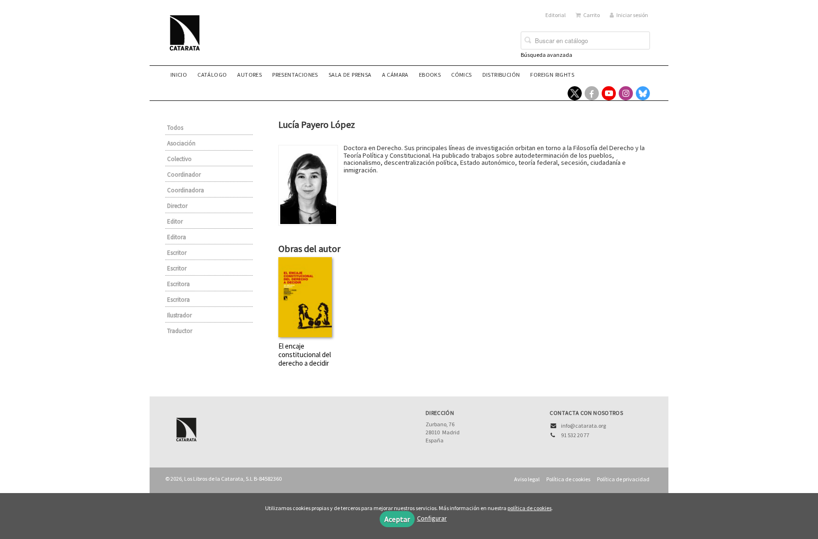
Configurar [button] (432, 518)
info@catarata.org (583, 425)
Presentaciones (295, 74)
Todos (175, 128)
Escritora (178, 284)
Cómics (461, 74)
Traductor (179, 331)
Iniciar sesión (632, 14)
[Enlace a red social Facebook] (592, 93)
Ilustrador (179, 315)
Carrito (591, 14)
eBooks (430, 74)
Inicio (178, 74)
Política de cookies (568, 479)
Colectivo (179, 159)
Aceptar (397, 519)
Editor (175, 221)
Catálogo (212, 74)
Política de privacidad (623, 479)
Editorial (555, 14)
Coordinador (184, 175)
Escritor (177, 253)
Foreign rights (552, 74)
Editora (176, 237)
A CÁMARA (395, 74)
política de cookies (529, 508)
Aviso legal (527, 479)
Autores (249, 74)
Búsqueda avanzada (546, 54)
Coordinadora (185, 190)
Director (177, 206)
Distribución (501, 74)
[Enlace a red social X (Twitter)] (575, 93)
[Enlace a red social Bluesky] (643, 93)
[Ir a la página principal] (187, 39)
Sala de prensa (350, 74)
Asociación (181, 143)
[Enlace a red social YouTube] (609, 93)
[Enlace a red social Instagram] (626, 93)
